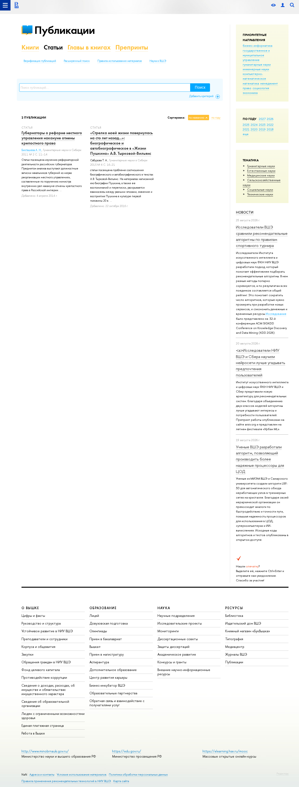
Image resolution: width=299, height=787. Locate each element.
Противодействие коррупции (44, 677)
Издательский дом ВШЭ (243, 623)
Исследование (276, 314)
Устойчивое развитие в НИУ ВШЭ (47, 631)
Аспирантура (99, 662)
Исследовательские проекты (179, 623)
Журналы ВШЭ (236, 654)
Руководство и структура (41, 623)
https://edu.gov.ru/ (126, 751)
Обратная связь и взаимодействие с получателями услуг (116, 703)
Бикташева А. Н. (31, 150)
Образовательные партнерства (113, 693)
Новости (244, 212)
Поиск (200, 87)
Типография (234, 639)
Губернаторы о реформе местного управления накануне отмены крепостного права (51, 138)
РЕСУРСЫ (234, 608)
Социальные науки (260, 189)
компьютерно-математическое (254, 76)
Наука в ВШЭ (158, 61)
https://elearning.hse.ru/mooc (225, 751)
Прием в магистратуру (106, 654)
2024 (254, 125)
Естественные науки (261, 171)
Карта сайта (121, 781)
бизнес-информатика (257, 45)
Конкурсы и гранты (171, 662)
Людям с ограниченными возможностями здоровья (53, 715)
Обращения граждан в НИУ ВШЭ (46, 662)
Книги (30, 47)
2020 (254, 129)
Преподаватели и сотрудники (44, 639)
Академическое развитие (176, 654)
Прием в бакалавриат (105, 639)
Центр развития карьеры (108, 677)
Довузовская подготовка (108, 623)
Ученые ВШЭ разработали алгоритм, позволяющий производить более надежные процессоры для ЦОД (260, 459)
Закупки (27, 654)
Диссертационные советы (177, 639)
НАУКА (163, 608)
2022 (270, 125)
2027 (262, 119)
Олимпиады (98, 631)
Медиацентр (234, 646)
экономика (250, 93)
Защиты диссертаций (173, 646)
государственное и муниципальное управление (256, 55)
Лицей (94, 615)
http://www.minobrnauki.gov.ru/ (45, 751)
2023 (262, 125)
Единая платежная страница (42, 725)
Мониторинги (168, 631)
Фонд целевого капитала (40, 670)
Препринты (131, 47)
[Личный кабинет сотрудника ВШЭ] (282, 5)
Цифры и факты (33, 615)
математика (251, 83)
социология (261, 88)
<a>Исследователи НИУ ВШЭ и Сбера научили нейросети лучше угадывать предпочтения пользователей (260, 362)
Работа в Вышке (33, 733)
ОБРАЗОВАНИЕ (103, 608)
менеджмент (269, 83)
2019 (262, 129)
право (247, 88)
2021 (246, 129)
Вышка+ (95, 646)
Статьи (53, 47)
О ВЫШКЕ (30, 608)
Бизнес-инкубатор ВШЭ (107, 685)
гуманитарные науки (257, 64)
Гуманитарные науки (261, 166)
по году (216, 117)
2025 (246, 125)
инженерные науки (256, 69)
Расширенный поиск (77, 61)
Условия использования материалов (82, 774)
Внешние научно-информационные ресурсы (183, 672)
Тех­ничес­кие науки (260, 194)
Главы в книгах (89, 47)
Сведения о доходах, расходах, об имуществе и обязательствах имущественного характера (48, 689)
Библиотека (234, 615)
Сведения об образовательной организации (45, 703)
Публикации (64, 30)
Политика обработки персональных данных (138, 774)
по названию (196, 117)
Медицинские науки (261, 175)
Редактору (282, 773)
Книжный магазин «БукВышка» (247, 631)
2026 (270, 119)
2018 (270, 129)
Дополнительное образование (113, 670)
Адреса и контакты (41, 774)
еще (246, 134)
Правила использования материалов (119, 61)
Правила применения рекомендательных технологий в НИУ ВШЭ (66, 781)
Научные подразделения (176, 615)
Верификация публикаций (40, 61)
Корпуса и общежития (38, 646)
